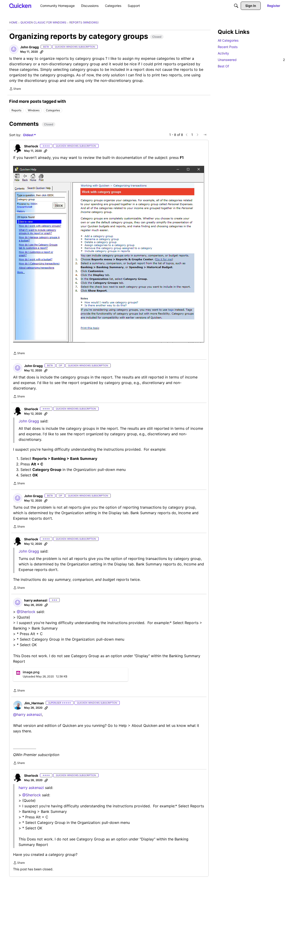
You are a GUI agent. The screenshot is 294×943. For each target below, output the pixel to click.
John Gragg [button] (29, 47)
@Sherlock (26, 611)
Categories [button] (53, 110)
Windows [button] (34, 110)
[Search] (236, 6)
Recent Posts (227, 47)
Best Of (223, 66)
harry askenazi (31, 787)
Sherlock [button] (31, 146)
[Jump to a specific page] (205, 134)
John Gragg (29, 421)
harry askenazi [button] (35, 600)
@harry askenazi (27, 714)
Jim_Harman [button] (34, 703)
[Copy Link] (41, 52)
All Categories (228, 40)
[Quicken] (20, 5)
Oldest (28, 135)
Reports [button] (16, 110)
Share (15, 89)
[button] (13, 49)
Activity (223, 53)
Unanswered (251, 60)
